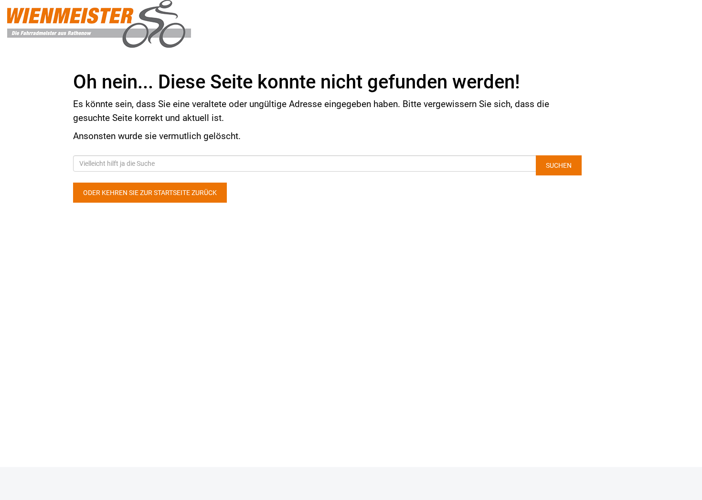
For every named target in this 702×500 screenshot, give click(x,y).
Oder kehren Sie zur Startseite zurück (150, 192)
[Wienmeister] (146, 24)
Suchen (559, 165)
